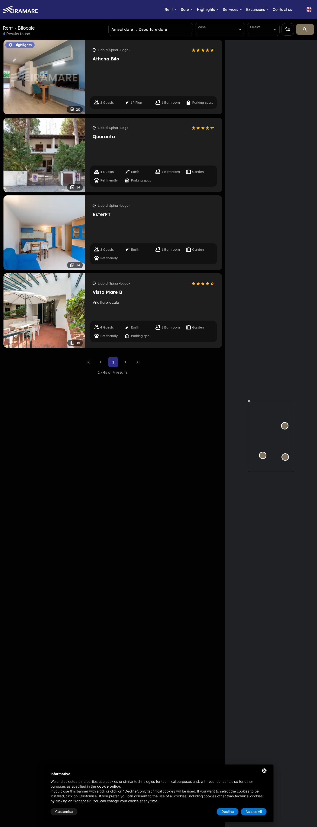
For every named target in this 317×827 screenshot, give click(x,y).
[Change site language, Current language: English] (309, 9)
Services (230, 9)
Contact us (282, 9)
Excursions (255, 9)
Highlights (206, 9)
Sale (185, 9)
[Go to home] (20, 9)
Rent (169, 9)
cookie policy (108, 786)
